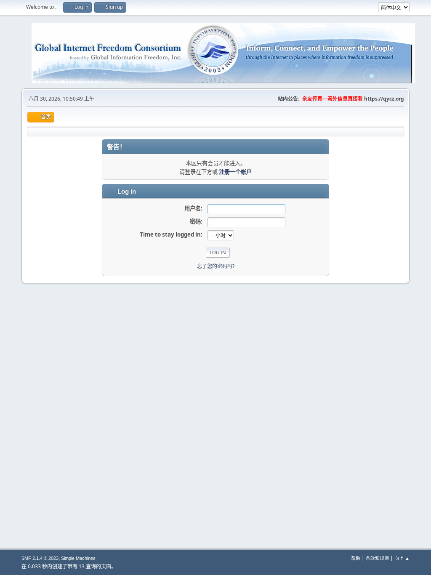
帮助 (355, 558)
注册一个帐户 (235, 172)
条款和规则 (377, 558)
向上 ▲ (402, 558)
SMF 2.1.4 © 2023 (40, 558)
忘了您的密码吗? (215, 266)
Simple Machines (78, 558)
